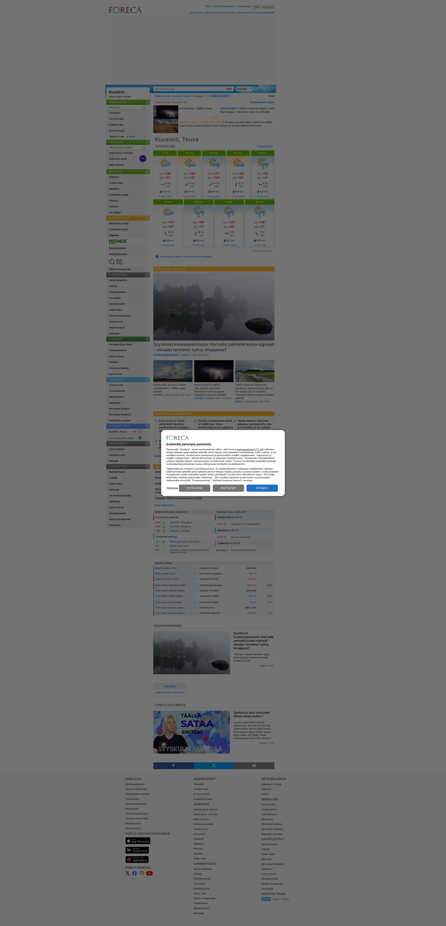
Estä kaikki (195, 488)
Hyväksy (262, 488)
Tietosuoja (172, 487)
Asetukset (228, 488)
